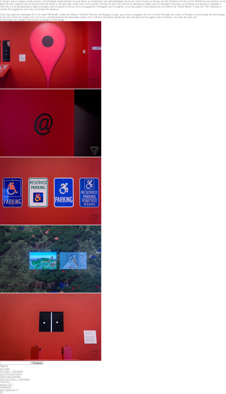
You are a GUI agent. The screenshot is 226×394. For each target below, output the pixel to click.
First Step (5, 368)
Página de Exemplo (10, 376)
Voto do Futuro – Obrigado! (15, 379)
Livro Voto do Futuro (11, 373)
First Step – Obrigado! (11, 371)
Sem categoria (7, 389)
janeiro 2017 (6, 384)
